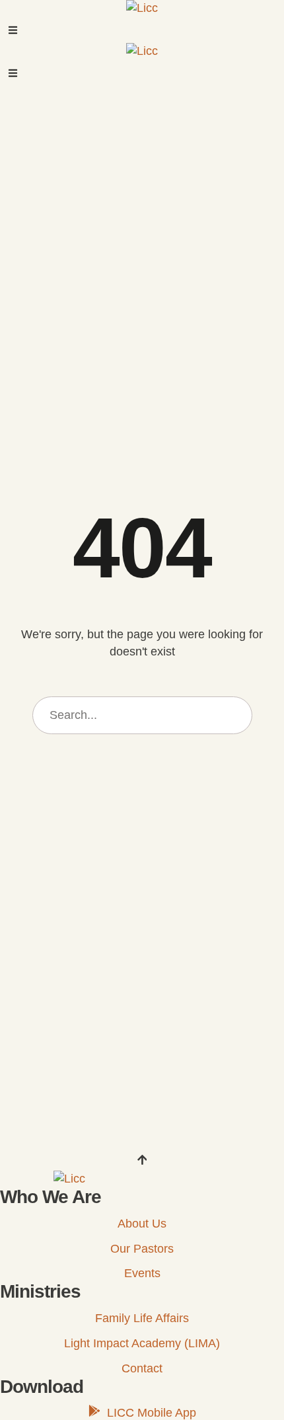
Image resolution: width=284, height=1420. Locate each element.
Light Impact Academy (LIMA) (142, 1343)
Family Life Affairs (142, 1318)
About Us (142, 1223)
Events (142, 1273)
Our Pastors (142, 1248)
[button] (13, 30)
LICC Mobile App (151, 1412)
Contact (142, 1368)
